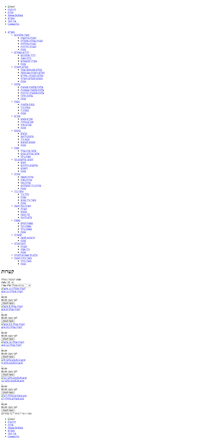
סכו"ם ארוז (26, 124)
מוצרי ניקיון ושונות (23, 257)
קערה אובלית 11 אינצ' (12, 291)
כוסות (17, 101)
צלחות (17, 84)
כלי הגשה (25, 214)
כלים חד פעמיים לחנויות (25, 255)
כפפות (17, 220)
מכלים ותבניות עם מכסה (33, 72)
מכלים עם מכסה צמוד (31, 69)
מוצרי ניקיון (26, 260)
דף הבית (12, 9)
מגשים (24, 211)
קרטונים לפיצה (28, 237)
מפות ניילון (26, 156)
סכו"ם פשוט (27, 118)
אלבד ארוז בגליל (28, 150)
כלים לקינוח (26, 217)
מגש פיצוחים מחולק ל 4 (12, 398)
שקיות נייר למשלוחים (31, 185)
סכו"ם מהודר (27, 121)
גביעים (17, 130)
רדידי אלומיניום (28, 55)
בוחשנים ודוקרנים (29, 165)
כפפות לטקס (27, 223)
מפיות (23, 197)
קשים (23, 162)
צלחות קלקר (27, 95)
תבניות (24, 246)
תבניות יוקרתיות (28, 46)
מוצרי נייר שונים (28, 200)
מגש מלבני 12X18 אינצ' (12, 380)
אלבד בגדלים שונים (30, 153)
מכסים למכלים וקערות (32, 78)
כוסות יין (25, 110)
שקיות (17, 174)
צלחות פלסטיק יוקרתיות (32, 92)
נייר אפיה (25, 249)
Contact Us (13, 24)
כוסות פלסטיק (27, 104)
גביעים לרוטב (27, 136)
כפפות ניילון (26, 229)
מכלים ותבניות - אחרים (32, 75)
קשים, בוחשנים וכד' (23, 159)
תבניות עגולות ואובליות (32, 40)
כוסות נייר (25, 107)
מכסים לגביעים (28, 142)
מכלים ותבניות (21, 66)
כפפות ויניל (26, 226)
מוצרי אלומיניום (21, 34)
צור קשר (12, 21)
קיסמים (24, 168)
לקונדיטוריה (20, 243)
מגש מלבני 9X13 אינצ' (12, 362)
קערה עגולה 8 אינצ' (10, 309)
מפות (16, 147)
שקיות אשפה (27, 176)
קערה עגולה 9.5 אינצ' (11, 327)
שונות (23, 49)
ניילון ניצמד (26, 58)
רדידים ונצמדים (21, 52)
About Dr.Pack (15, 15)
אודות (11, 12)
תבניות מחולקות (28, 43)
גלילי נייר (25, 194)
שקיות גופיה (26, 179)
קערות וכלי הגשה (22, 205)
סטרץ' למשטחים (29, 61)
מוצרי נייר (18, 191)
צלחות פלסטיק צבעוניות (32, 90)
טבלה (4, 279)
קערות (24, 208)
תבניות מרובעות (28, 37)
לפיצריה (18, 234)
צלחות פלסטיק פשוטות (32, 87)
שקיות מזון (26, 182)
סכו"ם (17, 116)
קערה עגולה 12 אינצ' (11, 345)
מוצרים (11, 18)
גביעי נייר (25, 139)
